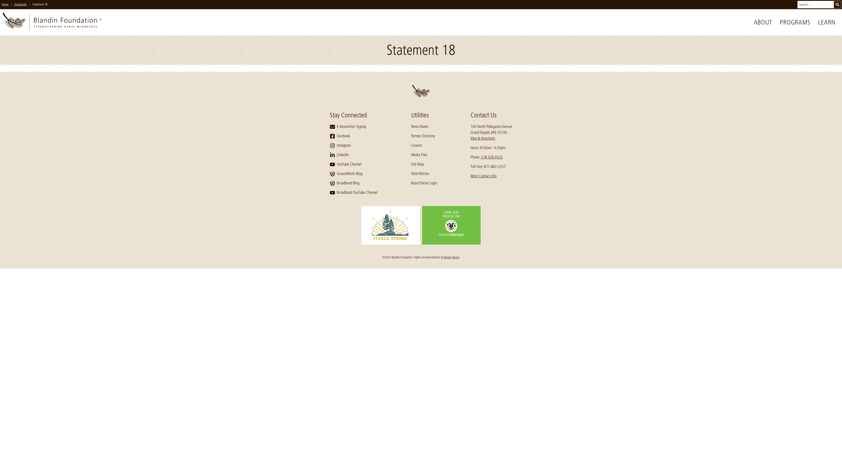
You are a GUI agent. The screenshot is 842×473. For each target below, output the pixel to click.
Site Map (417, 164)
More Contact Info (483, 176)
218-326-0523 (492, 157)
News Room (419, 126)
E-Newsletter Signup (351, 126)
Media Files (419, 154)
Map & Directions (483, 138)
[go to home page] (52, 22)
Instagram (344, 145)
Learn (826, 22)
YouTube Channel (349, 164)
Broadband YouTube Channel (357, 192)
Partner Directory (423, 136)
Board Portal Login (424, 183)
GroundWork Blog (349, 173)
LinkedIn (343, 154)
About (763, 22)
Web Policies (420, 173)
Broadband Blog (348, 183)
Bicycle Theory (451, 257)
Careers (416, 145)
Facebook (343, 136)
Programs (795, 22)
